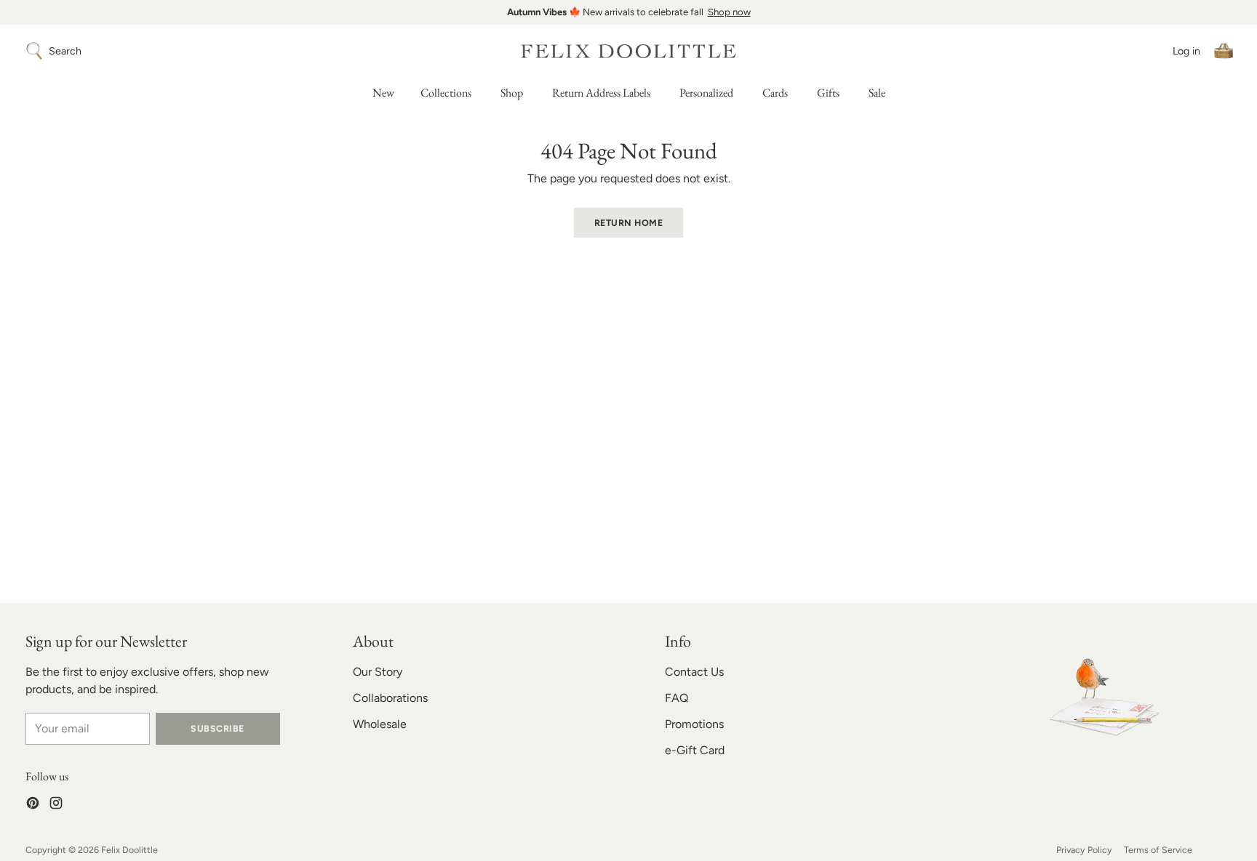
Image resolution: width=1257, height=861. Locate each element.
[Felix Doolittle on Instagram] (56, 805)
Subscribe (217, 728)
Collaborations (390, 698)
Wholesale (380, 724)
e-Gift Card (695, 750)
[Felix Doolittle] (628, 51)
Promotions (694, 724)
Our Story (377, 672)
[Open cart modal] (1223, 51)
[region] (628, 12)
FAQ (676, 698)
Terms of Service (1158, 849)
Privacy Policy (1084, 849)
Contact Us (694, 672)
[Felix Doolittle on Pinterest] (32, 805)
